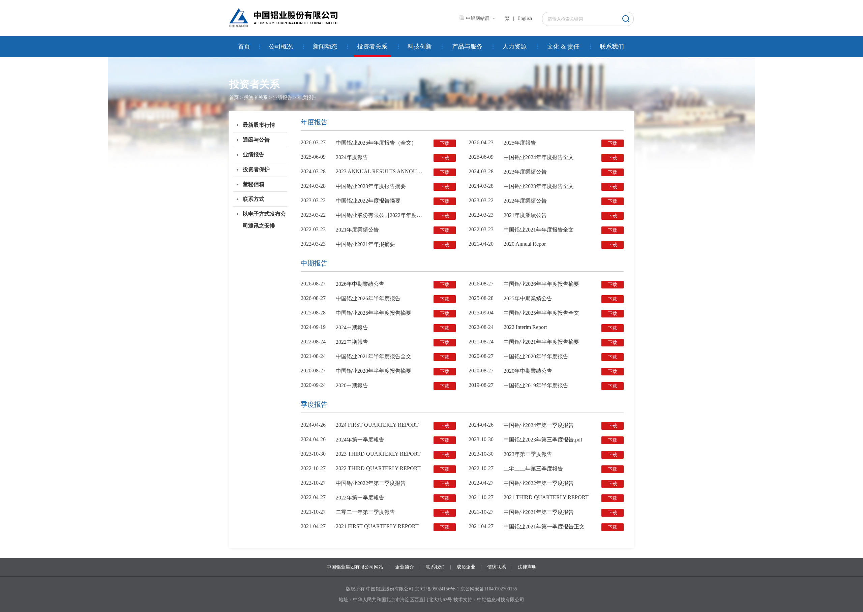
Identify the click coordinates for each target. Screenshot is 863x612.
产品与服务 (467, 46)
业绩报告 (282, 97)
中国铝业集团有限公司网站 (355, 567)
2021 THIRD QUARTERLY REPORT (546, 497)
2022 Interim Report (525, 327)
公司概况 (281, 46)
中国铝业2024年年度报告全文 (539, 157)
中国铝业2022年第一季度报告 (539, 483)
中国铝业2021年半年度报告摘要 (541, 342)
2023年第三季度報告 (528, 454)
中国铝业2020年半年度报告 (536, 356)
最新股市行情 (259, 125)
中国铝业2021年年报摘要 (365, 244)
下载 (444, 143)
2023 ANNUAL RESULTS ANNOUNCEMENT (390, 171)
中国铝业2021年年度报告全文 (539, 230)
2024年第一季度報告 (360, 439)
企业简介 (404, 567)
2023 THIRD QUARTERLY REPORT (378, 454)
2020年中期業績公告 (528, 371)
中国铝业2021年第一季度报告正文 (544, 526)
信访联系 (496, 567)
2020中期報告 (352, 385)
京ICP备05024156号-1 (437, 588)
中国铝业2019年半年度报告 (536, 385)
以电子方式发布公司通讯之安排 (264, 219)
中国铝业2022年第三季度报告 (371, 483)
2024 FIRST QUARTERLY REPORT (377, 425)
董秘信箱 (253, 184)
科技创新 (420, 46)
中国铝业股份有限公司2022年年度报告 (381, 215)
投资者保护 (256, 169)
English (524, 18)
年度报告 (306, 97)
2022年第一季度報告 (360, 497)
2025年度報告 (520, 143)
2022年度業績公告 (525, 201)
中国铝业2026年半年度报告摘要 (541, 284)
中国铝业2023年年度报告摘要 (371, 186)
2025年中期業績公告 (528, 298)
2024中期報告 (352, 327)
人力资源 (514, 46)
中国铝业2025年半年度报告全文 (541, 313)
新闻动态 (325, 46)
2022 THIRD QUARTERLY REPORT (378, 468)
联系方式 (253, 199)
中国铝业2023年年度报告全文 (539, 186)
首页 (244, 46)
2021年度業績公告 (525, 215)
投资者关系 (372, 46)
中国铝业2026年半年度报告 (368, 298)
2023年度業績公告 (525, 172)
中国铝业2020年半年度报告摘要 (373, 371)
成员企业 (465, 567)
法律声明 (527, 567)
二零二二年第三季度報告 (533, 468)
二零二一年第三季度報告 (365, 512)
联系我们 (612, 46)
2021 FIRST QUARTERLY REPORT (377, 526)
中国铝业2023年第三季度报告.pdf (543, 439)
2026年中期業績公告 (360, 284)
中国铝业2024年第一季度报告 (539, 425)
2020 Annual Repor (525, 244)
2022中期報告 (352, 342)
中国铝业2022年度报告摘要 (368, 201)
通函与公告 (256, 140)
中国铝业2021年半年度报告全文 (373, 356)
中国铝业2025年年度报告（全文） (376, 143)
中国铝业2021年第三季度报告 (539, 512)
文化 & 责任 (563, 46)
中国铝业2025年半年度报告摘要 (373, 313)
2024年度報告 (352, 157)
